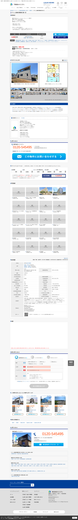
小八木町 (33, 465)
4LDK (26, 40)
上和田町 (37, 465)
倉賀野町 (51, 464)
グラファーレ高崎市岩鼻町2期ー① (32, 395)
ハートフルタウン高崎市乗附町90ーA (47, 395)
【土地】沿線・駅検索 (26, 497)
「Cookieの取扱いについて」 (12, 518)
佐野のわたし (34, 471)
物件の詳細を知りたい (33, 361)
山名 (44, 471)
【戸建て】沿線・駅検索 (27, 494)
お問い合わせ (56, 511)
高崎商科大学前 (40, 471)
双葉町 (12, 465)
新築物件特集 (13, 453)
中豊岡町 (38, 464)
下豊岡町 (15, 464)
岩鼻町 (47, 465)
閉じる (74, 517)
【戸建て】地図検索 (26, 504)
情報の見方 (66, 258)
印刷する (65, 60)
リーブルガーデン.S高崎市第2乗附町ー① (62, 395)
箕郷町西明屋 (60, 464)
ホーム (11, 494)
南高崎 (30, 471)
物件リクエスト (37, 499)
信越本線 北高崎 (29, 422)
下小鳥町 (31, 464)
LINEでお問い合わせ (38, 497)
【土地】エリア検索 (26, 502)
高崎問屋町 (25, 471)
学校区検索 (36, 502)
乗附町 (31, 36)
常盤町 (21, 465)
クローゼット (48, 41)
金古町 (35, 464)
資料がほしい (42, 361)
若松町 (64, 464)
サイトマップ (45, 511)
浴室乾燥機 (18, 41)
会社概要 (12, 497)
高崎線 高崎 (22, 422)
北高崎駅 (45, 411)
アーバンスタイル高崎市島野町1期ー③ (19, 395)
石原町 (19, 464)
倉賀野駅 (16, 411)
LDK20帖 (29, 40)
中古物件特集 (19, 453)
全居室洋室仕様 (51, 40)
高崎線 (25, 37)
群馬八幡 (29, 267)
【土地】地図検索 (25, 507)
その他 (41, 363)
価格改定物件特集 (25, 453)
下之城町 (24, 465)
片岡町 (25, 464)
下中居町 (47, 464)
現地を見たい (54, 361)
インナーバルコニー (54, 41)
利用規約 (19, 381)
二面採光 (45, 40)
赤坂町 (18, 465)
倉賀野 (12, 471)
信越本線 (25, 266)
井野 (28, 471)
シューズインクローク (41, 41)
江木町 (44, 465)
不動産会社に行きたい (33, 363)
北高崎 (29, 266)
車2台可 (23, 40)
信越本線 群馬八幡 (37, 422)
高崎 (27, 37)
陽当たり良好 (34, 40)
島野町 (44, 464)
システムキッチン (64, 40)
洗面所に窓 (28, 41)
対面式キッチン (57, 40)
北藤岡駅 (30, 411)
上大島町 (50, 465)
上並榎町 (28, 464)
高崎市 (28, 36)
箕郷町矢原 (55, 464)
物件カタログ (13, 502)
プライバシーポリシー (26, 381)
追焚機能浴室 (22, 41)
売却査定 (36, 494)
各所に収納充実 (33, 41)
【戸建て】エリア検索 (26, 499)
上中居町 (41, 465)
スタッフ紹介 (13, 499)
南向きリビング (40, 40)
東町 (27, 465)
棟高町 (22, 464)
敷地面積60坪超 (18, 40)
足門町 (41, 464)
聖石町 (15, 465)
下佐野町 (30, 465)
